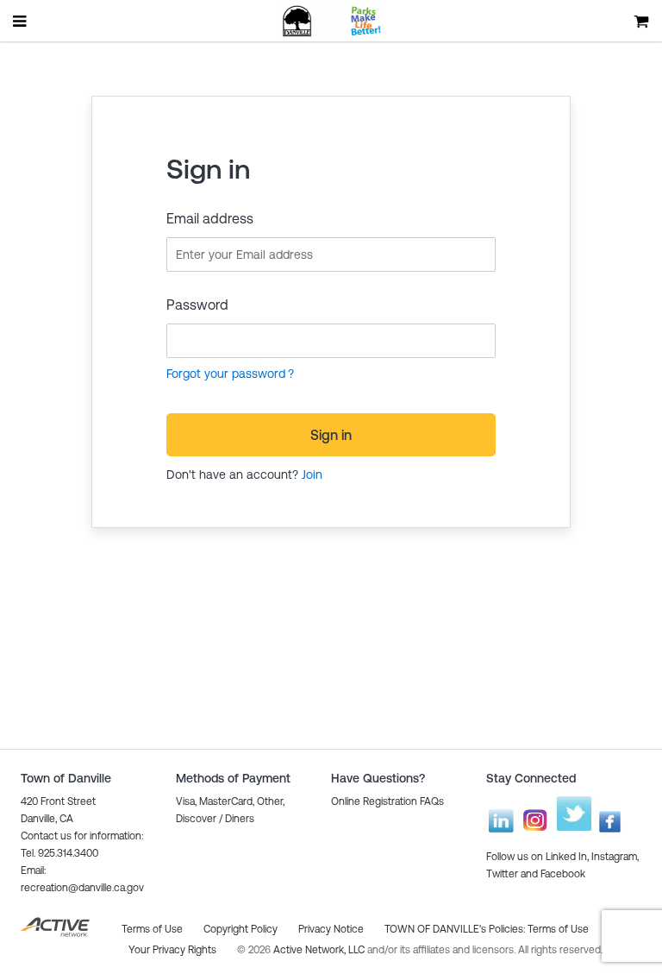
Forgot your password (225, 373)
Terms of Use (558, 929)
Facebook (562, 874)
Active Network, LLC (320, 950)
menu (20, 20)
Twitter (502, 874)
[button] (387, 801)
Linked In (566, 857)
